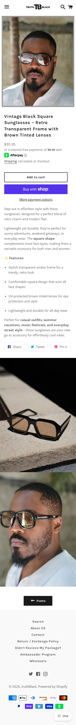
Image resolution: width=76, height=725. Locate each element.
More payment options (36, 199)
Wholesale (38, 661)
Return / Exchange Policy (38, 641)
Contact (37, 635)
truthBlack (29, 686)
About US (38, 628)
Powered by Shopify (52, 686)
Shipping (10, 161)
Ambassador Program (38, 654)
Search (38, 621)
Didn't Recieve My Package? (38, 648)
